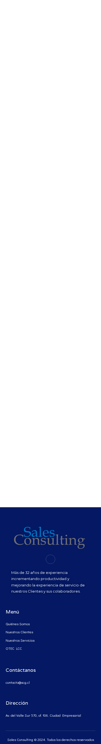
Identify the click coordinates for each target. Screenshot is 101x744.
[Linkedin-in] (50, 559)
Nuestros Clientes (19, 631)
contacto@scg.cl (18, 682)
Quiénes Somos (18, 623)
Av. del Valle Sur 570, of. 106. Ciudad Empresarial (43, 715)
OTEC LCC (14, 648)
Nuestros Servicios (20, 640)
